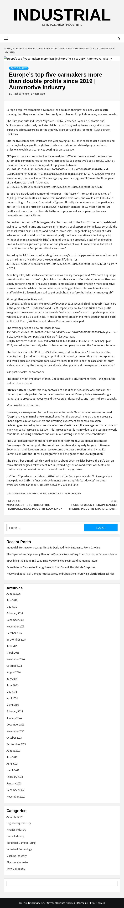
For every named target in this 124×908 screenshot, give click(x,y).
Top (79, 493)
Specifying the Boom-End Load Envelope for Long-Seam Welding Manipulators (51, 560)
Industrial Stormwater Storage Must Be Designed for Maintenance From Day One (53, 547)
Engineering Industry (18, 823)
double (42, 493)
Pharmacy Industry (17, 862)
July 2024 (11, 679)
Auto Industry (19, 68)
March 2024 (12, 705)
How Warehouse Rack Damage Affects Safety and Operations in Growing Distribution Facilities (60, 573)
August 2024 (13, 672)
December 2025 (15, 620)
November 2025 (15, 626)
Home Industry (15, 836)
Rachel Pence (21, 93)
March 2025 (12, 652)
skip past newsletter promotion (25, 372)
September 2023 (16, 744)
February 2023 (14, 777)
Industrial (62, 15)
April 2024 (12, 698)
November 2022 (15, 796)
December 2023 (15, 724)
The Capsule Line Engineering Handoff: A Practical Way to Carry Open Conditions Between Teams (61, 554)
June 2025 (12, 646)
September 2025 (16, 639)
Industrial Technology (19, 849)
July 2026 (11, 600)
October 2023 (14, 737)
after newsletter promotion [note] (22, 405)
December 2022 (15, 790)
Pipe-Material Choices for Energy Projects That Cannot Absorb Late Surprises (50, 567)
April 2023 (12, 764)
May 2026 (11, 607)
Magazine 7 (83, 902)
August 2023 (13, 750)
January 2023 (13, 783)
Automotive (18, 493)
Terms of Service (99, 398)
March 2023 (12, 770)
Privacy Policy (75, 398)
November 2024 (15, 659)
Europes (52, 493)
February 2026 (14, 613)
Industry (62, 493)
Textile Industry (15, 869)
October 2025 (14, 633)
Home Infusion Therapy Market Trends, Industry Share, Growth (93, 505)
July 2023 (11, 757)
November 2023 (15, 731)
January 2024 (13, 718)
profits (72, 493)
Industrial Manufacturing (21, 843)
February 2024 (14, 711)
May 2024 (11, 692)
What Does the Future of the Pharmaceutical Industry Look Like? (34, 505)
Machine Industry (16, 856)
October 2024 (14, 666)
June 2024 (12, 685)
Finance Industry (16, 829)
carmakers (32, 493)
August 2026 (13, 593)
